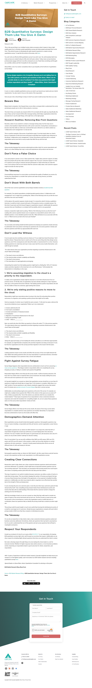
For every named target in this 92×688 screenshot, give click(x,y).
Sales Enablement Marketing (73, 108)
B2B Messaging (70, 58)
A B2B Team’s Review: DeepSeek (74, 141)
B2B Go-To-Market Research (73, 45)
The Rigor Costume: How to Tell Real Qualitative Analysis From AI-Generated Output (75, 136)
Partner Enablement (71, 103)
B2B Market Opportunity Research (75, 47)
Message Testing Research (73, 101)
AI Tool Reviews (70, 25)
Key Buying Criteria (71, 93)
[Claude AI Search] (9, 668)
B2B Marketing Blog (71, 55)
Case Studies (69, 73)
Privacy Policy (28, 679)
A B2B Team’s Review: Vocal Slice (75, 146)
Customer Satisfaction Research (74, 81)
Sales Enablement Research (73, 111)
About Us (64, 3)
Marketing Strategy (71, 98)
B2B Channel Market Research (74, 30)
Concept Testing (70, 76)
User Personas (70, 116)
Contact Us (77, 3)
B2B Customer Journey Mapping (74, 42)
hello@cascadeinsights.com (73, 13)
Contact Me (46, 636)
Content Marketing (71, 78)
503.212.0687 (26, 656)
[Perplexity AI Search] (12, 668)
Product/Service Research (73, 106)
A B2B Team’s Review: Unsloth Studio (76, 143)
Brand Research (70, 71)
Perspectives (52, 3)
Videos (68, 119)
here (39, 53)
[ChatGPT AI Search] (6, 668)
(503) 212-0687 (70, 17)
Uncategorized (70, 114)
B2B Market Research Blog (12, 567)
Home (6, 573)
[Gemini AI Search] (16, 668)
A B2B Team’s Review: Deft (73, 132)
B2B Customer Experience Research (75, 40)
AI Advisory (24, 3)
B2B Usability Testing (71, 65)
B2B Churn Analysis (71, 33)
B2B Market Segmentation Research (75, 53)
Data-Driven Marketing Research (74, 83)
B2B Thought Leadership (72, 63)
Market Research (38, 3)
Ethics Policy (22, 679)
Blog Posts (23, 567)
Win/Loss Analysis (71, 121)
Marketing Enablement (72, 96)
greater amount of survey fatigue (26, 387)
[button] (84, 3)
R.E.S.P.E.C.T (35, 534)
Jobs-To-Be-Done (70, 90)
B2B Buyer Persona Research (74, 28)
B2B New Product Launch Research (75, 60)
